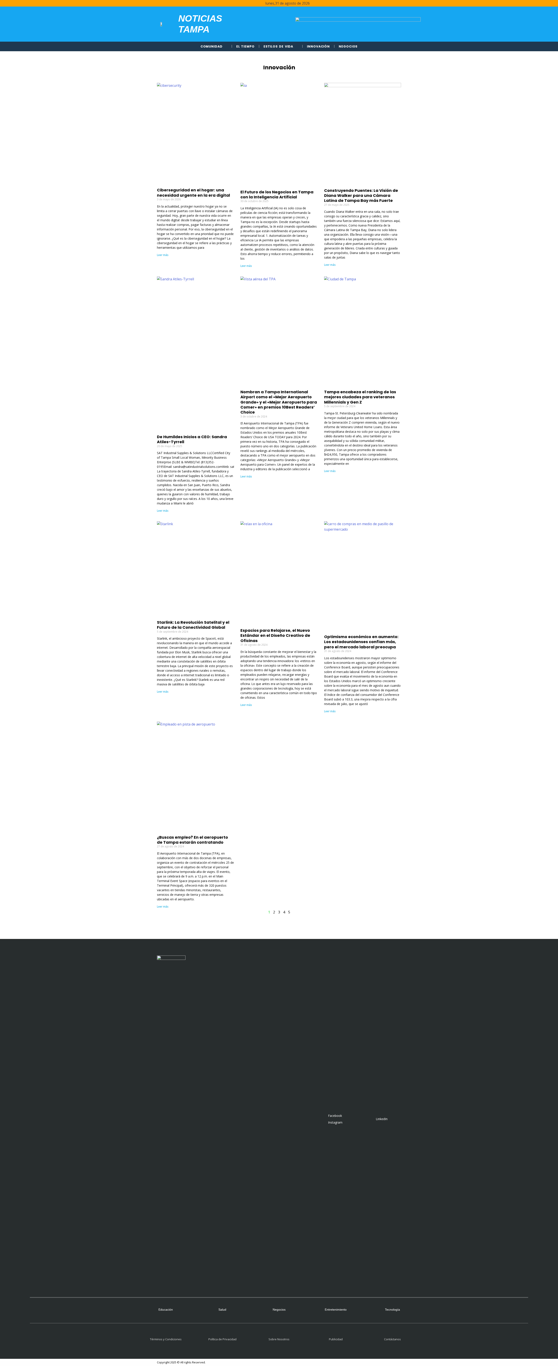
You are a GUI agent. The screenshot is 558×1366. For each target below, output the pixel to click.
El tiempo (245, 46)
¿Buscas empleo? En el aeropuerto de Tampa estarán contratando (192, 840)
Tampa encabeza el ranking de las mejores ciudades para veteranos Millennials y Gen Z (360, 397)
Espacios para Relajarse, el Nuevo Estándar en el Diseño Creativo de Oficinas (275, 635)
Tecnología (392, 1309)
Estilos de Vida (278, 46)
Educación (165, 1309)
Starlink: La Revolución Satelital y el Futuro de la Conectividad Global (193, 625)
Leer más (162, 255)
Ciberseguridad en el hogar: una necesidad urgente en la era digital (193, 192)
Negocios (348, 46)
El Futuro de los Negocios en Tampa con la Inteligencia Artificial (276, 194)
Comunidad (212, 46)
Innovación (318, 46)
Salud (222, 1309)
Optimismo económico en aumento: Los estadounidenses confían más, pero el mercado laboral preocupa (361, 642)
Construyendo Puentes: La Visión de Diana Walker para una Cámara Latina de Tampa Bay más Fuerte (361, 195)
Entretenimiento (336, 1309)
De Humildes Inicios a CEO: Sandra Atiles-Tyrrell (192, 439)
